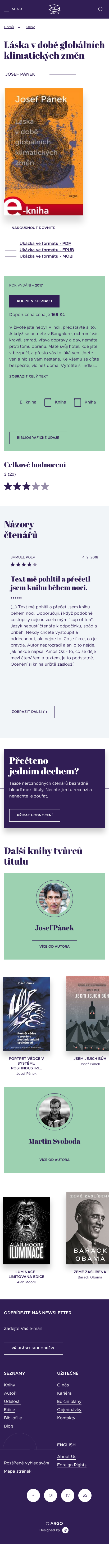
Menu (17, 9)
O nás (63, 1385)
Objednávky (69, 1410)
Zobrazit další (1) (29, 712)
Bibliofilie (13, 1418)
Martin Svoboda (54, 1141)
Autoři (10, 1393)
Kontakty (66, 1418)
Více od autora (54, 946)
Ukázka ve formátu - (45, 244)
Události (12, 1402)
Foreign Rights (72, 1465)
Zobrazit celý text (28, 376)
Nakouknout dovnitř (34, 228)
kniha (60, 402)
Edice (9, 1410)
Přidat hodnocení (35, 815)
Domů (9, 27)
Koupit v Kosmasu (34, 301)
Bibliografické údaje (38, 438)
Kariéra (64, 1393)
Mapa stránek (17, 1471)
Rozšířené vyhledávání (26, 1463)
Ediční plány (69, 1402)
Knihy (30, 27)
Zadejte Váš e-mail (23, 1329)
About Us (66, 1457)
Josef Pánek (54, 928)
